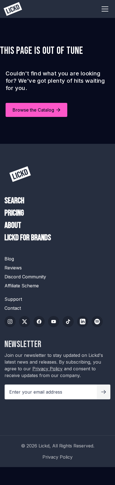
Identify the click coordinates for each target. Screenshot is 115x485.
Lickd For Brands (27, 238)
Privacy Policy (47, 368)
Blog (9, 259)
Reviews (13, 268)
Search (14, 201)
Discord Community (25, 277)
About (12, 225)
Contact (12, 308)
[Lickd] (20, 174)
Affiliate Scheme (21, 285)
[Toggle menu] (105, 9)
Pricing (14, 213)
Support (13, 299)
